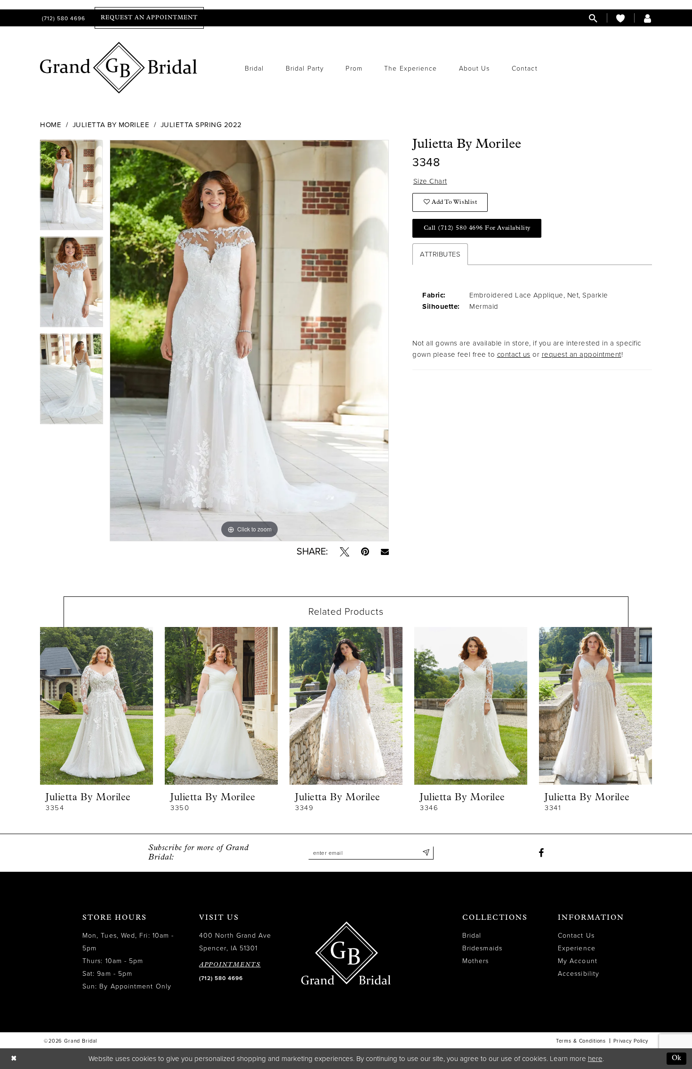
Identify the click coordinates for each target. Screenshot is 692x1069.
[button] (647, 18)
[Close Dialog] (14, 1059)
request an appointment (581, 354)
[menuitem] (63, 18)
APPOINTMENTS (230, 965)
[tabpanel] (71, 188)
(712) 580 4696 (221, 978)
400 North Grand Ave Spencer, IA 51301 (235, 942)
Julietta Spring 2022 (201, 125)
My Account (577, 961)
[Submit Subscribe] (426, 853)
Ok (677, 1058)
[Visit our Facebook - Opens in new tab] (541, 853)
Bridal (471, 936)
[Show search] (593, 18)
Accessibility (578, 974)
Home (50, 125)
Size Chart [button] (430, 181)
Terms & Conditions (581, 1041)
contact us (514, 354)
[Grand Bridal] (119, 68)
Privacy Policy (630, 1041)
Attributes (440, 254)
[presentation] (96, 706)
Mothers (475, 961)
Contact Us (576, 936)
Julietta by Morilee (111, 125)
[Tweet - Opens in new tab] (344, 551)
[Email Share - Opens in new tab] (385, 551)
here (595, 1058)
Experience (576, 948)
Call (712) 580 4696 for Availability (477, 228)
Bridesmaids (482, 948)
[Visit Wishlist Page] (620, 18)
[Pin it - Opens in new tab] (365, 551)
